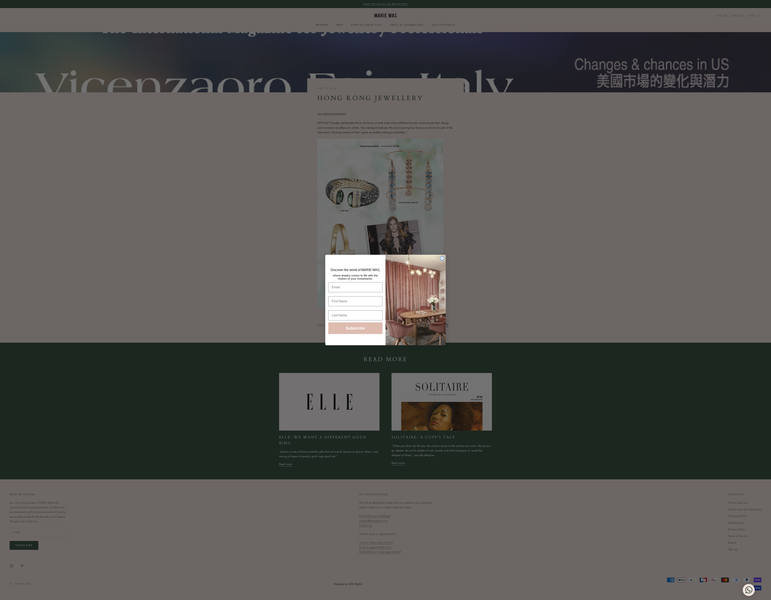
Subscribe (355, 328)
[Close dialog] (442, 258)
